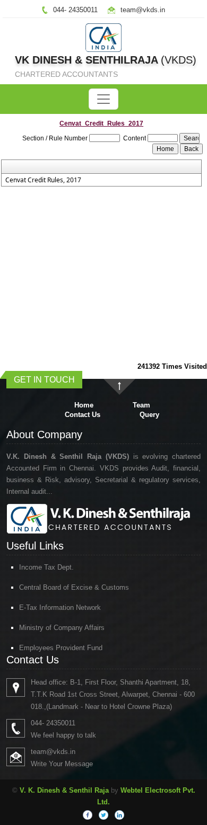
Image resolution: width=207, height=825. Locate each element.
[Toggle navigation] (103, 99)
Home (83, 405)
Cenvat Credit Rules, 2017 (43, 180)
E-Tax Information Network (60, 607)
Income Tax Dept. (46, 567)
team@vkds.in (142, 10)
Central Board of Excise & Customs (74, 587)
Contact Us (82, 415)
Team (141, 405)
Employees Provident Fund (60, 648)
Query (149, 415)
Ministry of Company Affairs (62, 628)
